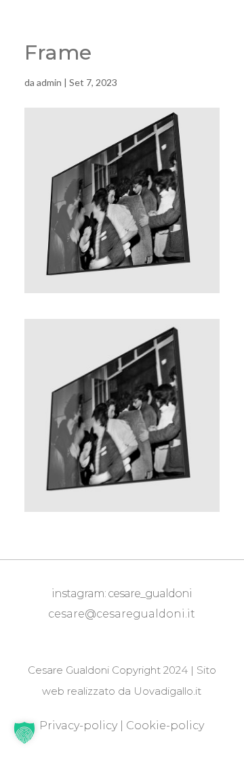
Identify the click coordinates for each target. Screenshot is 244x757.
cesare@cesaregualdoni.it (121, 613)
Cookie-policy (165, 725)
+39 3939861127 (125, 634)
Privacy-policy (78, 725)
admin (49, 82)
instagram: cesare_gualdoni (122, 593)
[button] (24, 732)
